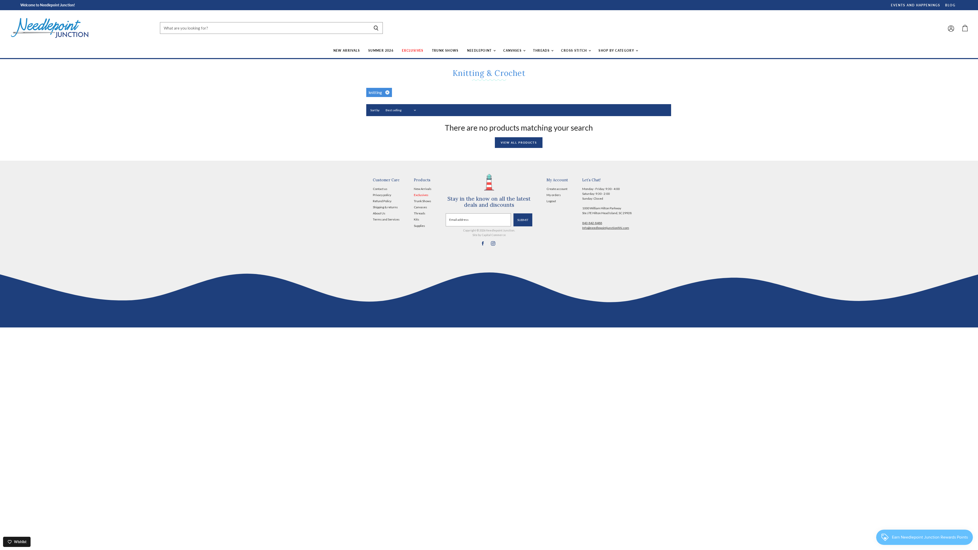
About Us (379, 213)
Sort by (374, 110)
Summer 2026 (380, 50)
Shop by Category (617, 50)
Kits (416, 219)
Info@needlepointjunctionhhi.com (605, 228)
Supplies (419, 226)
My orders (554, 195)
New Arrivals (346, 50)
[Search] (376, 28)
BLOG (950, 5)
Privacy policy (382, 195)
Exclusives (413, 50)
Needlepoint (480, 50)
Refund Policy (382, 201)
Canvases (513, 50)
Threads (542, 50)
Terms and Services (386, 219)
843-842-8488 (592, 223)
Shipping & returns (385, 207)
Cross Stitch (574, 50)
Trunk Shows (445, 50)
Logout (551, 201)
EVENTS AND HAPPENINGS (915, 5)
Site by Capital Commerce (489, 235)
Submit (522, 220)
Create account (557, 189)
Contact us (380, 189)
